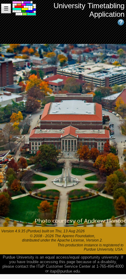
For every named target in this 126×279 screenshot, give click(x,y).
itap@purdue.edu (65, 271)
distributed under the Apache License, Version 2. (62, 240)
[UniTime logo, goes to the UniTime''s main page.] (24, 20)
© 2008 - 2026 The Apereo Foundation (62, 236)
